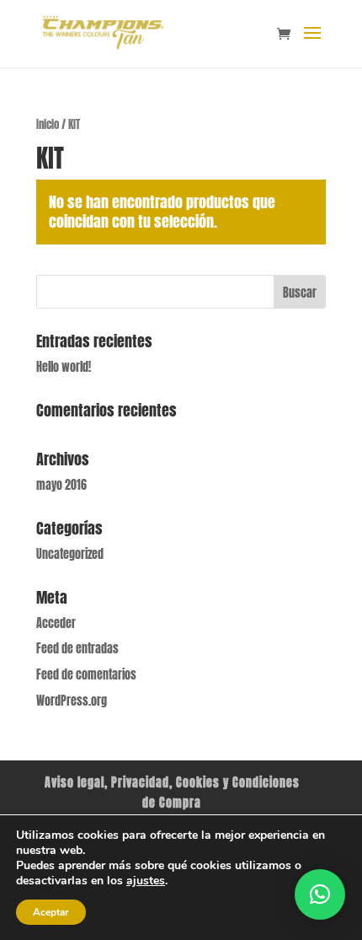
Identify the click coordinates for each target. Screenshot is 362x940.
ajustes (145, 881)
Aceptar (51, 912)
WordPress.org (71, 701)
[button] (320, 894)
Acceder (56, 623)
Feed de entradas (77, 649)
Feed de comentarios (86, 675)
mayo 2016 (61, 485)
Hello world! (63, 367)
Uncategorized (70, 554)
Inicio (47, 124)
